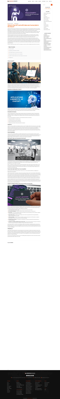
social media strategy (46, 48)
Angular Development (28, 388)
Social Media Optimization (38, 388)
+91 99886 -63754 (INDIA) (37, 377)
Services (36, 1)
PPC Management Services (38, 389)
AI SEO (44, 37)
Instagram (31, 375)
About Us (33, 1)
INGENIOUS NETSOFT (30, 398)
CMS (44, 15)
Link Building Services (37, 386)
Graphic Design (18, 386)
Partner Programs (9, 388)
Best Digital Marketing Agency (47, 38)
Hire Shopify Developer (19, 393)
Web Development (46, 29)
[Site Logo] (12, 1)
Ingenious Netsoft (46, 42)
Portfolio (39, 1)
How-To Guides (46, 20)
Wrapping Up (11, 57)
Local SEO (36, 387)
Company (45, 16)
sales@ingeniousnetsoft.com (45, 377)
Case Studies (43, 1)
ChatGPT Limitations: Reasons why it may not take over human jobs (18, 55)
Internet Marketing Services (47, 43)
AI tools (47, 37)
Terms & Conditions (47, 382)
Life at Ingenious (9, 386)
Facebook (26, 375)
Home (30, 1)
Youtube (30, 375)
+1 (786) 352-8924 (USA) (30, 377)
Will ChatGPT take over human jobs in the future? (15, 52)
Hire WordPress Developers (19, 394)
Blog (47, 1)
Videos (45, 27)
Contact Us (50, 1)
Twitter (28, 375)
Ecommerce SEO (37, 382)
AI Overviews (45, 34)
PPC (44, 22)
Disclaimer (46, 386)
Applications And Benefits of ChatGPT (14, 50)
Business (45, 14)
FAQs (45, 389)
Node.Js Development (28, 387)
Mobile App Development (47, 21)
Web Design (45, 28)
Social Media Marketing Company (48, 47)
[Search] (51, 5)
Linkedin (33, 375)
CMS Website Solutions (28, 389)
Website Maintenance (28, 393)
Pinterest (29, 375)
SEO (44, 23)
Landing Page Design (19, 387)
